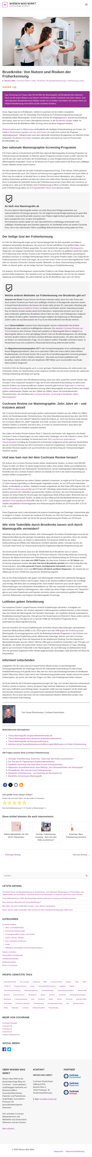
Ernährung (36, 982)
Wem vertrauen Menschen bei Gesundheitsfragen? (21, 902)
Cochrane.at (7, 1029)
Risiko (6, 1008)
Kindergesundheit (9, 962)
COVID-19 (7, 986)
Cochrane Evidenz (24, 81)
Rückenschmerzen (20, 986)
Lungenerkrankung (21, 999)
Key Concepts (24, 982)
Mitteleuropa (28, 129)
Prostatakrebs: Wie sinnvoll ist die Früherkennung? (29, 770)
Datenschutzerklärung (75, 1151)
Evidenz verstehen (9, 952)
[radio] (4, 803)
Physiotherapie (53, 1008)
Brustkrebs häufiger (64, 121)
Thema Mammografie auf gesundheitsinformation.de (30, 736)
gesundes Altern (81, 999)
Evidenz (68, 982)
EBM (45, 982)
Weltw (5, 129)
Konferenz (41, 999)
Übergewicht (32, 995)
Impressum (58, 1151)
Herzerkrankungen (48, 990)
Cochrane (25, 1008)
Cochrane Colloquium (22, 1003)
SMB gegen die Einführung (67, 631)
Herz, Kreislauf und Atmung (15, 941)
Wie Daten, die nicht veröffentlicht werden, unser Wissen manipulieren (28, 906)
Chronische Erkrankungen (15, 931)
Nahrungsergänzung (31, 990)
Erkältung (62, 986)
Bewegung (7, 999)
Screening (69, 999)
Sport (32, 999)
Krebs (34, 81)
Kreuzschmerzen (19, 995)
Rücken (59, 999)
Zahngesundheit (78, 1003)
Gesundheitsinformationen (47, 986)
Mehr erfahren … (9, 1129)
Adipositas (15, 1008)
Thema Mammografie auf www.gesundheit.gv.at (28, 741)
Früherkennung (72, 81)
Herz (67, 1003)
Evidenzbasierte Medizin (66, 990)
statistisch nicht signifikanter (14, 501)
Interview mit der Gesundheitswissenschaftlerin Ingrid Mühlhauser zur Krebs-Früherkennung (47, 744)
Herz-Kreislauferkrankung (12, 990)
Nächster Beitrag (81, 855)
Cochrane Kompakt (9, 1023)
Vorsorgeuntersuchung (55, 1003)
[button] (5, 785)
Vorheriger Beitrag (11, 855)
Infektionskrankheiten (10, 959)
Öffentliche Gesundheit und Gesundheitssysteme (24, 948)
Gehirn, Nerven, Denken (14, 938)
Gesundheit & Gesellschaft (12, 955)
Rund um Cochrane (9, 965)
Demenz (52, 995)
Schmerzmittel (82, 990)
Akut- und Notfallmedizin (14, 928)
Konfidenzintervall (20, 489)
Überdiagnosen (76, 248)
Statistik (72, 986)
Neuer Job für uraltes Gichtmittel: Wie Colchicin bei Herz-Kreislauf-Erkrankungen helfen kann (37, 910)
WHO (84, 982)
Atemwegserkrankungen (78, 995)
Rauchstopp (8, 1003)
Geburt (51, 999)
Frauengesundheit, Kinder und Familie (19, 934)
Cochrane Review (56, 982)
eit (9, 129)
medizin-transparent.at (11, 1035)
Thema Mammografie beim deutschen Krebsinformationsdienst (34, 738)
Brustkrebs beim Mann (22, 138)
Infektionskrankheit (39, 1008)
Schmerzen (62, 995)
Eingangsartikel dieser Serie (44, 188)
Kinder (32, 986)
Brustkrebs (41, 81)
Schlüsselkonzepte (10, 982)
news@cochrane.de (48, 1099)
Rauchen (7, 995)
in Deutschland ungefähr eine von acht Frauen (27, 132)
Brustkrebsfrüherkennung (56, 81)
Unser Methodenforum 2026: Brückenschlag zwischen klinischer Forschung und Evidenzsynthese (39, 898)
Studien (43, 995)
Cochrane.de (7, 1026)
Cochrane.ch (7, 1032)
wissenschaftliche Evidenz (28, 308)
